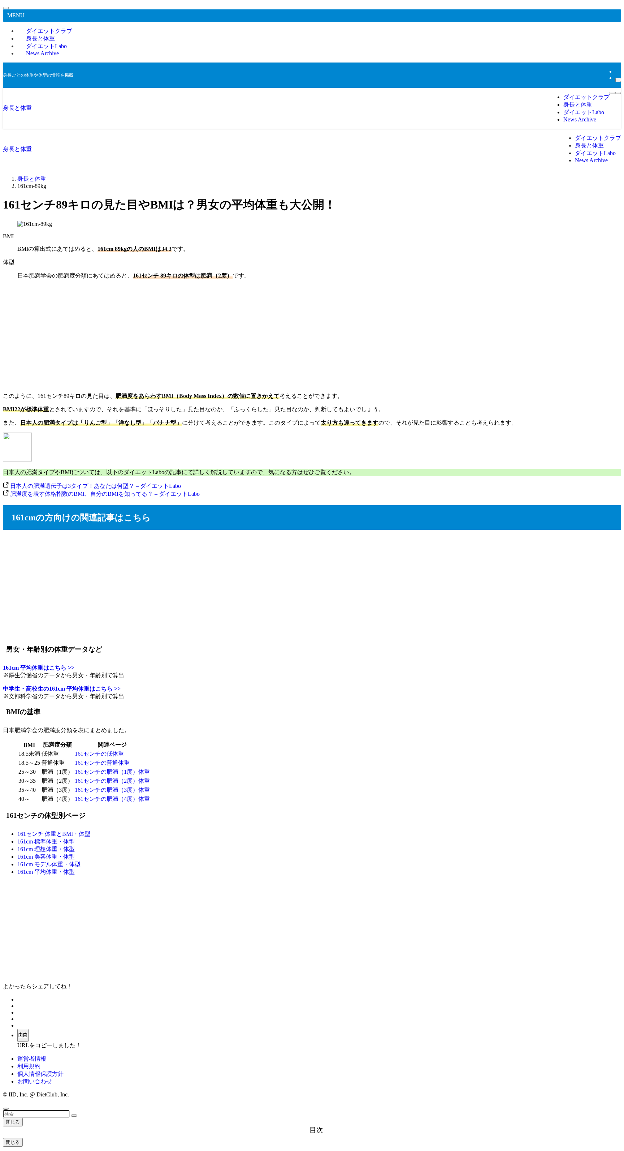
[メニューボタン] (612, 93)
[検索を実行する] (74, 1116)
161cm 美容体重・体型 (46, 857)
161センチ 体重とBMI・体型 (53, 834)
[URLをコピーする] (23, 1035)
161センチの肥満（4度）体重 (112, 799)
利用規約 (28, 1066)
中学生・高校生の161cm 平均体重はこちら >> (62, 689)
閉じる (13, 1122)
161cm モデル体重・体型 (49, 864)
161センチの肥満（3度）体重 (112, 790)
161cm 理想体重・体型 (46, 849)
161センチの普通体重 (102, 763)
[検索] (618, 80)
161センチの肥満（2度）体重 (112, 781)
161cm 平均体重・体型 (46, 872)
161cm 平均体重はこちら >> (38, 668)
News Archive (42, 53)
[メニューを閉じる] (6, 8)
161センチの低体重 (99, 754)
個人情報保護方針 (40, 1074)
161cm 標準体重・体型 (46, 841)
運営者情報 (31, 1059)
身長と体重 (17, 108)
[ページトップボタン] (6, 1109)
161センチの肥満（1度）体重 (112, 772)
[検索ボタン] (618, 93)
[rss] (617, 71)
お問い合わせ (34, 1081)
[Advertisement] (312, 336)
